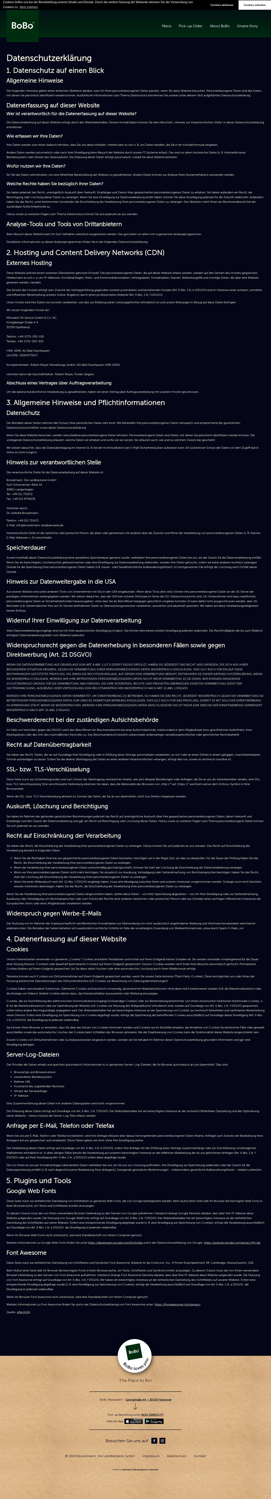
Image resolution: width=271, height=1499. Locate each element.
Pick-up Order (190, 26)
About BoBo (220, 26)
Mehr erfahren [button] (29, 7)
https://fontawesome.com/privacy (177, 1304)
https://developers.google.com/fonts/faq (115, 1242)
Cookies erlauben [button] (255, 4)
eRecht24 (23, 1312)
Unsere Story (247, 26)
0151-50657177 (152, 1414)
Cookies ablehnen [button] (222, 4)
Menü (166, 26)
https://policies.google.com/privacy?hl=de (232, 1242)
